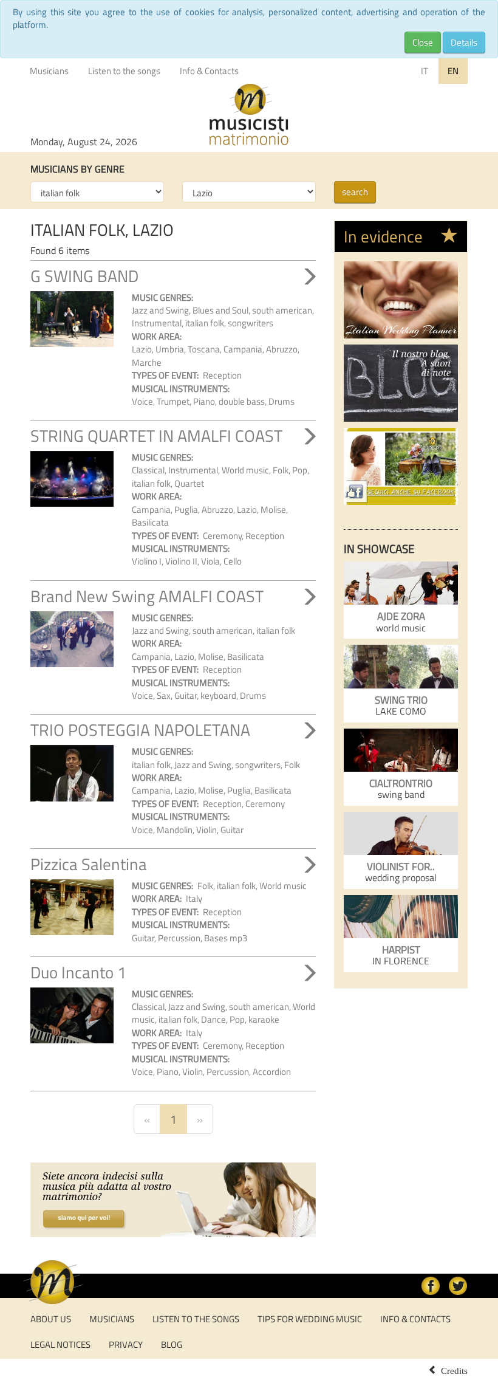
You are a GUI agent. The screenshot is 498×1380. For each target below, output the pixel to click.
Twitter (458, 1286)
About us (50, 1319)
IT (424, 71)
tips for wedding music (310, 1319)
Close (422, 42)
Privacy (126, 1344)
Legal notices (60, 1344)
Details (464, 42)
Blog (171, 1344)
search (355, 192)
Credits (454, 1369)
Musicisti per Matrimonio (249, 115)
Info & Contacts (209, 71)
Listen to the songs (124, 71)
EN (453, 71)
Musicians (49, 71)
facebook (430, 1286)
